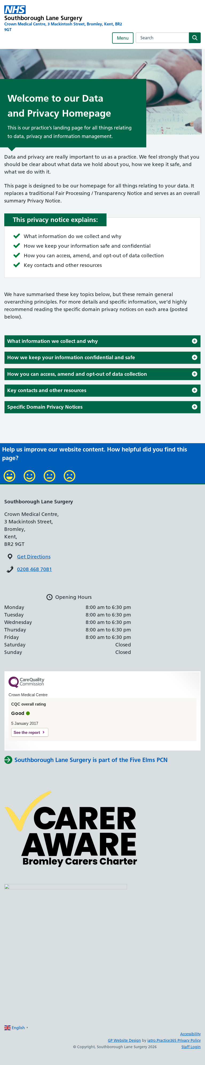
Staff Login (191, 1046)
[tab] (102, 341)
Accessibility (190, 1034)
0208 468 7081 (34, 569)
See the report (27, 732)
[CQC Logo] (26, 686)
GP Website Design (124, 1040)
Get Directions (33, 557)
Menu (123, 38)
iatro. (152, 1040)
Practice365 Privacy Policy (179, 1040)
